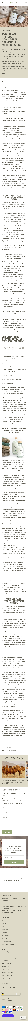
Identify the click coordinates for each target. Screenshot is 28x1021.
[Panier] (25, 3)
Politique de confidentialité (9, 801)
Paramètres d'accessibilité (9, 975)
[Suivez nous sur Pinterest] (10, 987)
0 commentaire (8, 747)
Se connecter (5, 935)
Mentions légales (6, 952)
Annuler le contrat (7, 963)
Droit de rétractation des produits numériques (11, 959)
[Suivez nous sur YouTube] (14, 987)
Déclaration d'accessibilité (9, 972)
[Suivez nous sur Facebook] (3, 987)
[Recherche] (5, 3)
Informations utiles (7, 30)
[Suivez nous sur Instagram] (7, 987)
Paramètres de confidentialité (10, 969)
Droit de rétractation (7, 955)
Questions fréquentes (8, 920)
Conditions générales (7, 978)
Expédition (5, 929)
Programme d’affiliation (8, 944)
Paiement (4, 932)
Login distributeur (7, 941)
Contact (4, 923)
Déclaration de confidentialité (10, 966)
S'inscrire (4, 938)
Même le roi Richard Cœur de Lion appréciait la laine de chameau (13, 782)
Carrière (4, 926)
